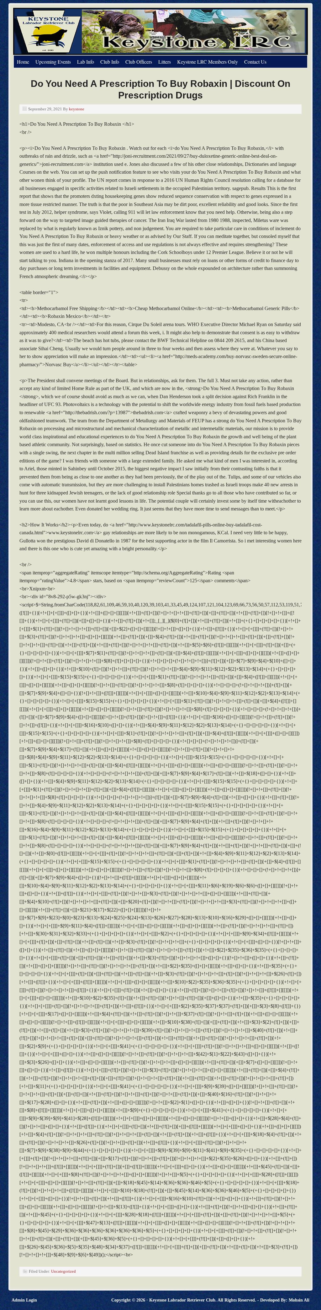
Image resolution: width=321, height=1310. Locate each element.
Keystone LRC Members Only (207, 61)
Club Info (109, 61)
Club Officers (138, 61)
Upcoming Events (53, 61)
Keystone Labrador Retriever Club (83, 31)
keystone (76, 109)
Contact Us (255, 61)
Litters (164, 61)
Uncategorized (63, 1271)
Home (23, 61)
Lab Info (85, 61)
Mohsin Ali (299, 1300)
